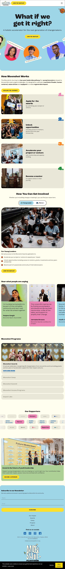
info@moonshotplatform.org (32, 540)
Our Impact (32, 515)
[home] (6, 3)
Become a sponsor (10, 477)
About (32, 525)
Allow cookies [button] (59, 565)
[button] (61, 3)
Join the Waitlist (18, 3)
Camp (32, 520)
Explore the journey (10, 90)
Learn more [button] (11, 566)
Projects (32, 523)
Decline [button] (52, 565)
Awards (32, 518)
